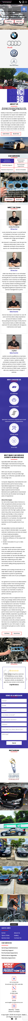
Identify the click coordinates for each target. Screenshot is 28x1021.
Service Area (5, 938)
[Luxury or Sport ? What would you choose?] (14, 880)
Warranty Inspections (7, 169)
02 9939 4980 (14, 993)
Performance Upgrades (20, 160)
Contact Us (17, 938)
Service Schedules (21, 169)
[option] (14, 678)
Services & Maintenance (7, 160)
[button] (26, 2)
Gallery (16, 935)
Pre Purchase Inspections (20, 165)
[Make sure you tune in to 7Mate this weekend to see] (14, 824)
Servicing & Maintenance (9, 948)
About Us (17, 933)
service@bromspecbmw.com (14, 1002)
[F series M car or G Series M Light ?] (14, 852)
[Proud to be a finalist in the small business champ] (14, 768)
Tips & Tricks (5, 935)
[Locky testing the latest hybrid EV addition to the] (14, 908)
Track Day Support (7, 165)
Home (3, 933)
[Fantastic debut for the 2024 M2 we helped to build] (14, 796)
